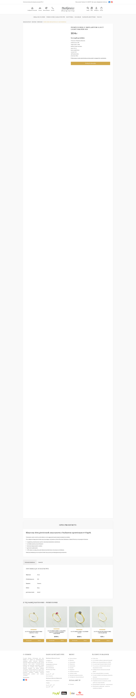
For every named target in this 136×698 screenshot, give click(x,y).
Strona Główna (73, 658)
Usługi (99, 17)
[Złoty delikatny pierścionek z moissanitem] (102, 617)
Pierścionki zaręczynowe (55, 17)
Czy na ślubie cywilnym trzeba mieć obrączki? (102, 660)
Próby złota (95, 658)
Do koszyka (28, 640)
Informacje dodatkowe (30, 562)
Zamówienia (72, 662)
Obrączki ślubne (39, 17)
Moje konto (72, 664)
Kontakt (71, 667)
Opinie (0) (40, 562)
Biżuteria (69, 17)
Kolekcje (78, 17)
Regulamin (72, 669)
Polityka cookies (73, 673)
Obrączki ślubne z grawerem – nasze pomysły (103, 684)
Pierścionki (52, 602)
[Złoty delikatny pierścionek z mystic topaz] (33, 617)
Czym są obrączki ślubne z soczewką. (101, 673)
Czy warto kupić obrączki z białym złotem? (102, 664)
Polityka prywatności (74, 671)
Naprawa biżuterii (89, 17)
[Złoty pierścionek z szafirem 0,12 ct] (79, 617)
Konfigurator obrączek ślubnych (77, 677)
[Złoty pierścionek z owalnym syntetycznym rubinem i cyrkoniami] (56, 617)
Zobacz (39, 640)
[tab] (30, 562)
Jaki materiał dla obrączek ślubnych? (101, 678)
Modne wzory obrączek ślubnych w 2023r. (102, 662)
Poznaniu (72, 684)
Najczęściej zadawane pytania (76, 675)
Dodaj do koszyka (90, 63)
